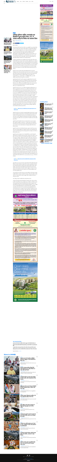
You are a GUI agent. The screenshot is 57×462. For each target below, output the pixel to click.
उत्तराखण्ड (18, 1)
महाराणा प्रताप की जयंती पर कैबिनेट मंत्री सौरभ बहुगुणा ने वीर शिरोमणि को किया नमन (7, 44)
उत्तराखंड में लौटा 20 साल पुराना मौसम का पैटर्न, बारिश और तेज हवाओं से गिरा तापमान (7, 62)
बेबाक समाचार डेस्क (18, 40)
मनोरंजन (32, 1)
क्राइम (29, 1)
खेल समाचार (27, 1)
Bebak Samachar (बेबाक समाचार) (29, 458)
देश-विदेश (24, 1)
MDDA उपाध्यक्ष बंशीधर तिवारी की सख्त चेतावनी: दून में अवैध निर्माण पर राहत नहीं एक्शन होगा (8, 52)
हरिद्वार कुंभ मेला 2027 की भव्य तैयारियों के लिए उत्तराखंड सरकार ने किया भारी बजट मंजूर (7, 71)
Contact (32, 456)
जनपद (20, 1)
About (24, 456)
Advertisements (28, 456)
